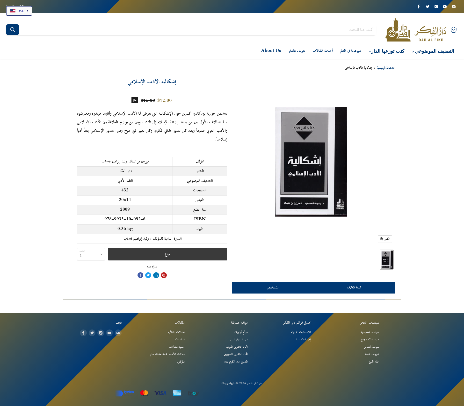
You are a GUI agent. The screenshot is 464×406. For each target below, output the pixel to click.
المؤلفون (181, 362)
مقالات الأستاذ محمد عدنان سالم (167, 354)
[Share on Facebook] (140, 275)
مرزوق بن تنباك (139, 161)
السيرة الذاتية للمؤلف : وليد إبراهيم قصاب (152, 238)
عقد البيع (374, 362)
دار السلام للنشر (238, 340)
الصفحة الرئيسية (386, 68)
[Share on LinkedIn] (156, 275)
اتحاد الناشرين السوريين (236, 354)
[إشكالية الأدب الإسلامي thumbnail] (386, 259)
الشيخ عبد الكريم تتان (236, 362)
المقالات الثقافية (176, 332)
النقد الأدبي (125, 180)
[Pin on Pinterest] (164, 275)
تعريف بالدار (296, 51)
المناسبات (180, 340)
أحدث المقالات (322, 51)
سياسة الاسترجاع (370, 340)
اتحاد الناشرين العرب (237, 347)
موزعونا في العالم (350, 51)
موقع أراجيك (241, 332)
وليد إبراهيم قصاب (114, 161)
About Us (271, 51)
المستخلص (272, 288)
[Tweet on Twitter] (148, 275)
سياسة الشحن (371, 347)
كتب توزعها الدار (387, 51)
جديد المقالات (177, 347)
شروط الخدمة (372, 354)
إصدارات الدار (303, 340)
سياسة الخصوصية (370, 332)
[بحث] (12, 29)
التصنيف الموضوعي (434, 51)
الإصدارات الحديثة (301, 332)
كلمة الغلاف (354, 288)
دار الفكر (125, 171)
